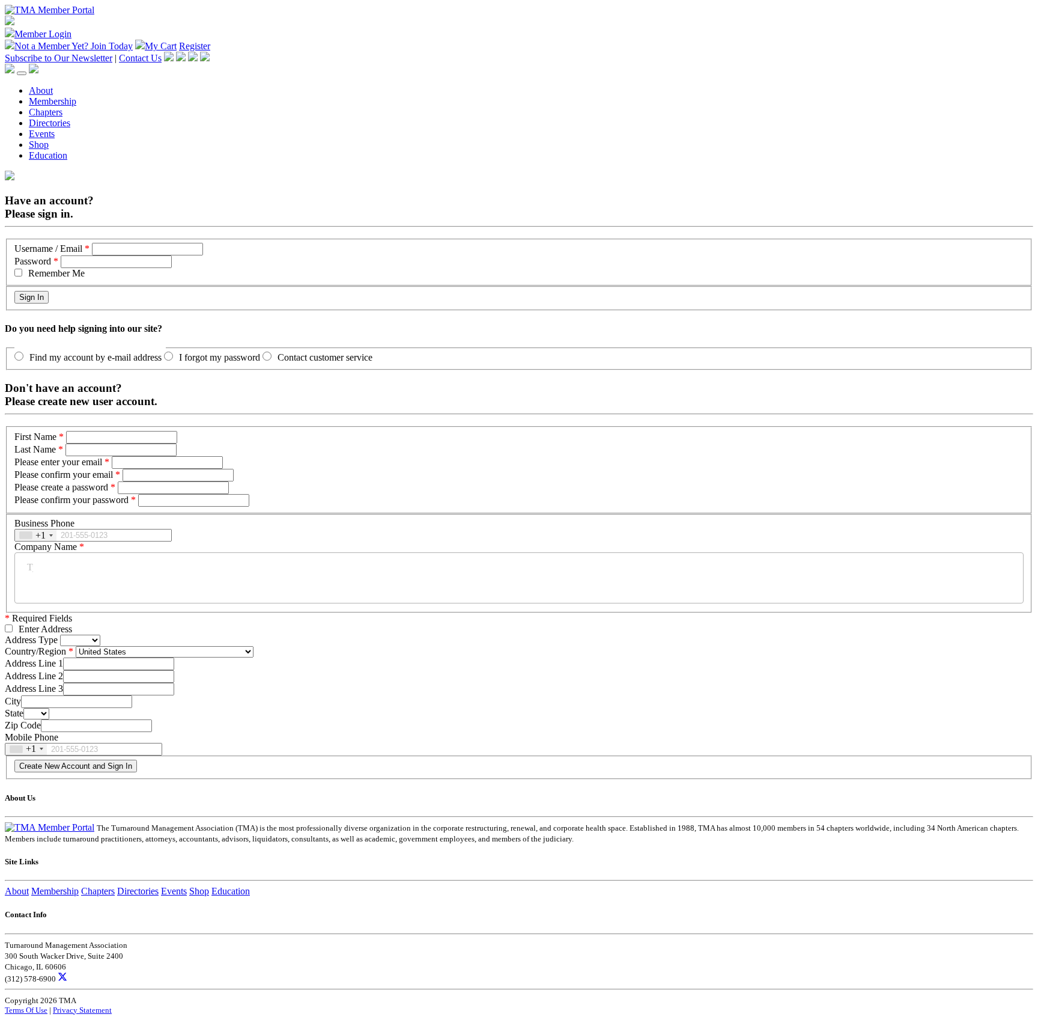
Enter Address (45, 629)
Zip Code (23, 725)
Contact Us (140, 58)
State (14, 713)
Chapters (45, 112)
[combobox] (35, 535)
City (13, 701)
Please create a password (61, 487)
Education (48, 155)
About (41, 90)
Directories (49, 123)
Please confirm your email (63, 474)
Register (194, 46)
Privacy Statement (82, 1010)
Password (32, 261)
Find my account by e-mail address (95, 357)
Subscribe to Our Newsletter (58, 58)
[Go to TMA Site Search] (33, 70)
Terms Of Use (26, 1010)
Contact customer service (325, 357)
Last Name (35, 449)
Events (42, 134)
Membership (52, 101)
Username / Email (48, 248)
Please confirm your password (71, 500)
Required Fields (38, 618)
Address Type (31, 640)
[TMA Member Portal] (49, 10)
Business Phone (44, 523)
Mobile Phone (31, 737)
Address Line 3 (34, 688)
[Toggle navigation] (21, 73)
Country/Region (35, 651)
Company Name (45, 547)
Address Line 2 (34, 676)
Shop (39, 144)
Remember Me (56, 273)
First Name (35, 437)
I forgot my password (219, 357)
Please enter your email (58, 462)
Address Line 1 (34, 663)
